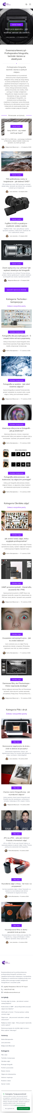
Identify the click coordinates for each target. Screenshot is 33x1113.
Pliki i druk (17, 742)
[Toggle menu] (30, 4)
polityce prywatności (19, 1105)
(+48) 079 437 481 (9, 989)
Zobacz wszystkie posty (16, 306)
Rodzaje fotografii (6, 1064)
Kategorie (5, 1051)
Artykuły (4, 997)
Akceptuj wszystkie (23, 1108)
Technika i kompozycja (16, 332)
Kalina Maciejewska (7, 1039)
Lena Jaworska (5, 1042)
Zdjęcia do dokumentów (8, 1074)
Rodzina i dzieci (6, 1080)
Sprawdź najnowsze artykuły (16, 290)
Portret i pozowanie (7, 1068)
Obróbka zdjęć (16, 535)
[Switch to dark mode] (26, 4)
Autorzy (4, 1035)
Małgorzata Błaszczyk (8, 1046)
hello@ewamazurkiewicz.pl (12, 992)
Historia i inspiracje (7, 1077)
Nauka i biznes (5, 1071)
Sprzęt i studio (16, 24)
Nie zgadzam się (9, 1108)
